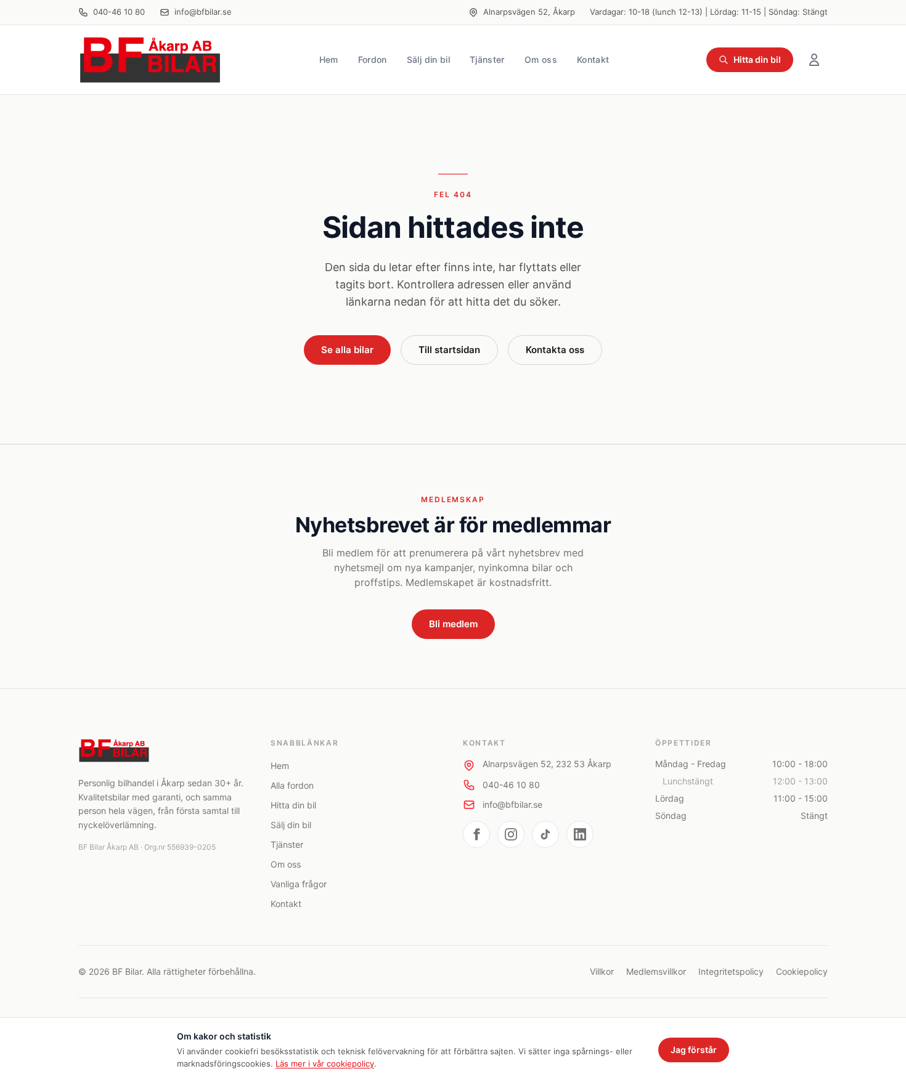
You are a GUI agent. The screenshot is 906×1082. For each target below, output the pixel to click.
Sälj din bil (428, 59)
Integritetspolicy (731, 971)
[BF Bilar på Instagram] (510, 834)
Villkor (602, 971)
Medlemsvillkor (656, 971)
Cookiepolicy (802, 971)
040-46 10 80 (119, 12)
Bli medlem (453, 624)
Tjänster (487, 59)
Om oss (540, 59)
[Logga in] (814, 59)
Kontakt (593, 59)
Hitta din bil (757, 59)
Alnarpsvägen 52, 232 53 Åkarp (547, 764)
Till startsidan (449, 350)
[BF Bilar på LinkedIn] (580, 834)
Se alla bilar (347, 350)
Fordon (372, 59)
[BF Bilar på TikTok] (545, 834)
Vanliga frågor (299, 884)
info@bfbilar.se (203, 12)
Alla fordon (292, 785)
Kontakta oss (555, 350)
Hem (328, 59)
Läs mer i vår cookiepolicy (324, 1063)
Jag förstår (694, 1049)
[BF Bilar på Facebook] (476, 834)
